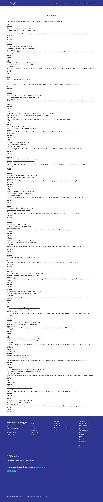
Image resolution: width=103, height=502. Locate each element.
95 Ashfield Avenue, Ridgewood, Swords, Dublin (20, 48)
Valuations (86, 3)
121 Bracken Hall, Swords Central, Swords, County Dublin (23, 341)
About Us (57, 423)
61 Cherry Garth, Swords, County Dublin (18, 402)
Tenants (33, 429)
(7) (82, 439)
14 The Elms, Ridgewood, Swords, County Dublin (21, 65)
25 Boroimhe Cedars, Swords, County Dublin (19, 388)
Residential (34, 430)
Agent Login (45, 496)
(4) (83, 423)
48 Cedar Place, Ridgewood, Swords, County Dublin (21, 259)
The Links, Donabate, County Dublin (17, 144)
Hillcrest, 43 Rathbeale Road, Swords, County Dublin (22, 324)
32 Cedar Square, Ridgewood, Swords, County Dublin (22, 242)
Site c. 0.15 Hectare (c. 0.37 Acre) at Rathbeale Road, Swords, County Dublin (28, 115)
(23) (83, 427)
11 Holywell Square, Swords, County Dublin (19, 226)
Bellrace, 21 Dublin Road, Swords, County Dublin (20, 161)
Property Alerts (58, 429)
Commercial (34, 432)
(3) (84, 429)
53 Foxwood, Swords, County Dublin (17, 357)
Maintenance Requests (63, 427)
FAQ (55, 430)
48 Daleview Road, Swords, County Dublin (19, 193)
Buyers (33, 423)
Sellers (33, 425)
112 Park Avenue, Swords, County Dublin (18, 81)
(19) (82, 432)
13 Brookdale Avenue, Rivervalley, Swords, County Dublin (23, 97)
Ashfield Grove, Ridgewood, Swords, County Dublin (21, 128)
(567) (83, 441)
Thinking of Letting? (76, 3)
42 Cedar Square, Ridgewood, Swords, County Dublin (22, 293)
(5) (81, 436)
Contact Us (57, 425)
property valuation (23, 460)
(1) (80, 443)
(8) (83, 434)
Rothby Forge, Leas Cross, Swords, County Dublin (21, 177)
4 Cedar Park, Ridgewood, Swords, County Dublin (21, 30)
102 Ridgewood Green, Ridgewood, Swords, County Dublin (23, 371)
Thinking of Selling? (64, 3)
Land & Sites (34, 434)
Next (9, 411)
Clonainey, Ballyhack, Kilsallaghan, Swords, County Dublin (23, 275)
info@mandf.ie (11, 432)
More (93, 3)
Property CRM (35, 496)
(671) (81, 421)
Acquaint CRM (22, 496)
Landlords (34, 427)
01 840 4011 (10, 434)
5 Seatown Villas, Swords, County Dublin (18, 210)
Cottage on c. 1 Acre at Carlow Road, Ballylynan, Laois (22, 310)
